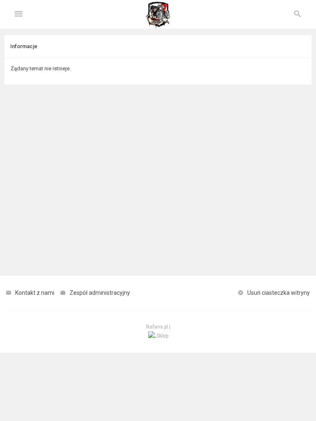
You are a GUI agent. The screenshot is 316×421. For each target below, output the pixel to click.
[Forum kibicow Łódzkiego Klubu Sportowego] (158, 14)
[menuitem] (297, 14)
